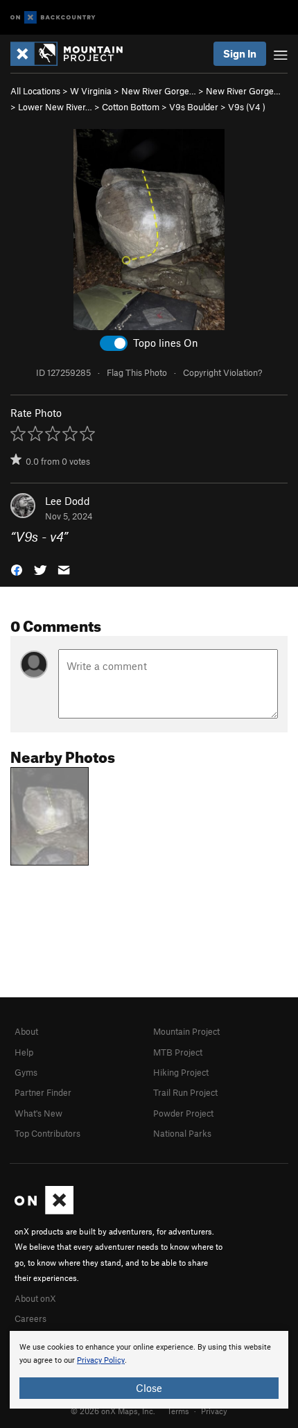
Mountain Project (186, 1031)
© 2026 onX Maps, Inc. (113, 1411)
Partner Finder (43, 1092)
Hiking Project (181, 1072)
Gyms (26, 1072)
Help (24, 1052)
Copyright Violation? (222, 372)
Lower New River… (55, 106)
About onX (35, 1298)
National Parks (182, 1133)
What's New (38, 1113)
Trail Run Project (185, 1092)
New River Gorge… (158, 90)
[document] (149, 1370)
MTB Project (177, 1052)
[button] (16, 569)
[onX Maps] (44, 1210)
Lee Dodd (67, 500)
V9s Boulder (193, 106)
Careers (30, 1318)
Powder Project (183, 1113)
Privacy (214, 1411)
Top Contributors (47, 1133)
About (26, 1031)
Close (149, 1388)
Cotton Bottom (130, 106)
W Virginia (91, 90)
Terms (178, 1411)
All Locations (35, 90)
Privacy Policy (101, 1360)
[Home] (73, 54)
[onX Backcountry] (53, 17)
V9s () (246, 106)
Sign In (239, 53)
